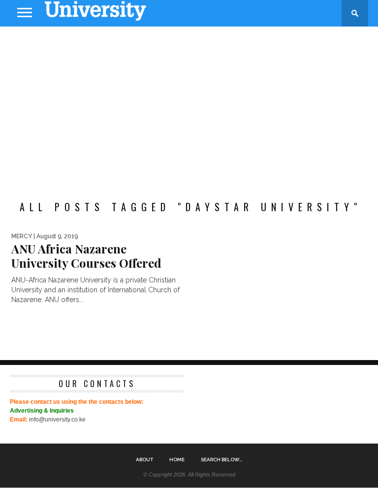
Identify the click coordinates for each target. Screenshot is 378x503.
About (144, 459)
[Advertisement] (189, 105)
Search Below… (221, 459)
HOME (177, 459)
